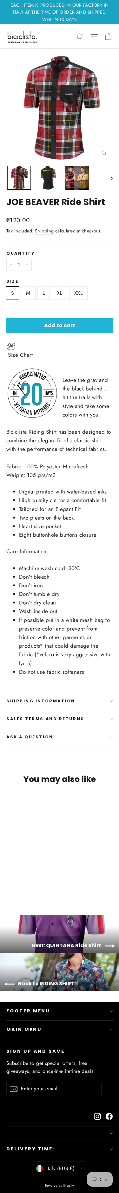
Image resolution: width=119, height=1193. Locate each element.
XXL (78, 293)
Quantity (20, 253)
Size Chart (20, 355)
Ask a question (29, 737)
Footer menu (28, 1011)
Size (12, 281)
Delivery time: (30, 1149)
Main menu (23, 1029)
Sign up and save (35, 1051)
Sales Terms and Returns (45, 718)
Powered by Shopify (59, 1185)
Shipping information (40, 701)
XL (59, 293)
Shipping (44, 231)
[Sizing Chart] (59, 346)
